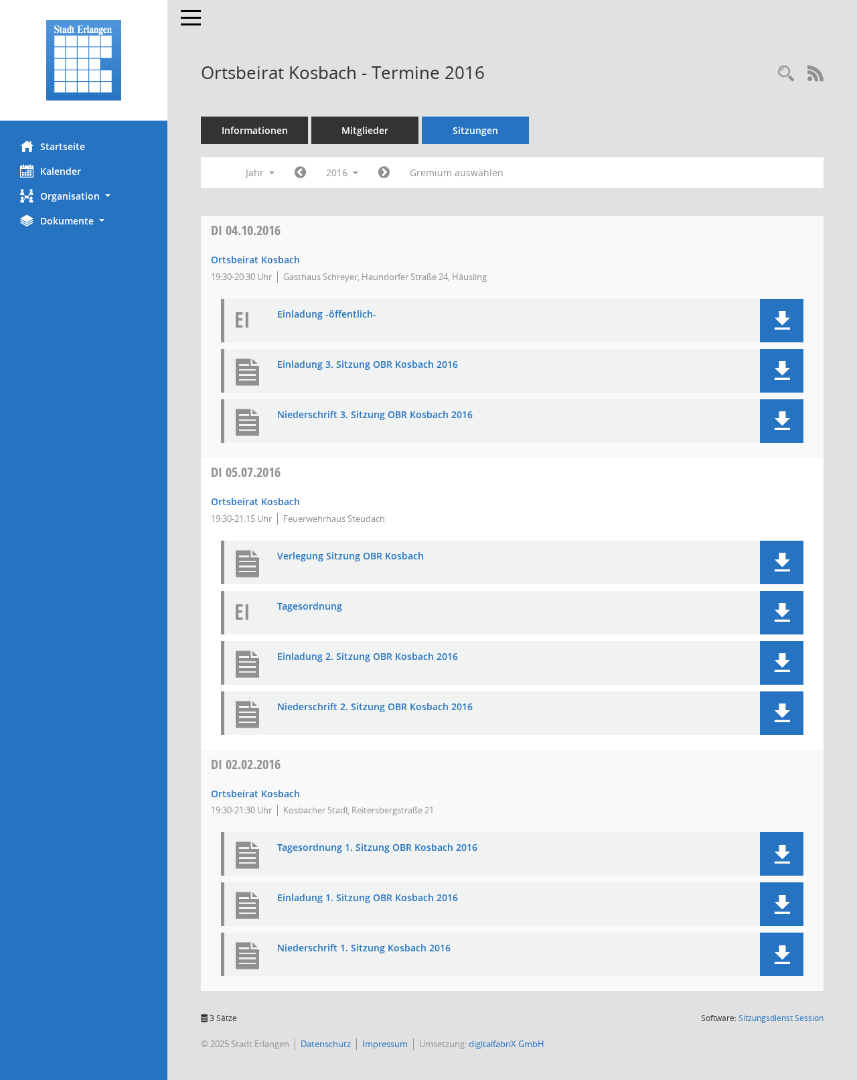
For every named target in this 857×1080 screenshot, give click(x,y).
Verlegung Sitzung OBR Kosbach (350, 556)
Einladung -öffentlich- (326, 314)
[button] (83, 196)
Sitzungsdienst (781, 1018)
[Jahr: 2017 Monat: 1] (384, 173)
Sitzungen (475, 130)
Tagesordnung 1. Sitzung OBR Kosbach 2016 (377, 848)
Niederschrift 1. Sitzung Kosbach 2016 (364, 948)
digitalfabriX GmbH (506, 1044)
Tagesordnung (309, 606)
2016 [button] (338, 172)
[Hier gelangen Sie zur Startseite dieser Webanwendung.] (83, 60)
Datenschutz (326, 1044)
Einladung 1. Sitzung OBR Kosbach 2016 (367, 898)
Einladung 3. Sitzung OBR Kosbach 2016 (367, 364)
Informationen (255, 130)
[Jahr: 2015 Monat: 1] (300, 173)
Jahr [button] (256, 172)
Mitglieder (364, 130)
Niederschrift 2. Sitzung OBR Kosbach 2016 (375, 707)
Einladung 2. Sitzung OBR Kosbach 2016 (367, 657)
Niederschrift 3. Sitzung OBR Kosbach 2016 (375, 415)
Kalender (60, 171)
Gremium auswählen (456, 172)
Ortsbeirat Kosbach (255, 259)
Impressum (385, 1044)
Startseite (62, 146)
